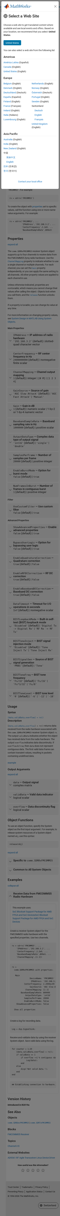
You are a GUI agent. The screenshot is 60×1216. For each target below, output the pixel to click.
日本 (6, 166)
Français (39, 119)
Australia (8, 139)
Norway (36, 88)
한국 (6, 171)
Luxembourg (10, 119)
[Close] (55, 6)
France (7, 106)
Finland (7, 101)
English (38, 115)
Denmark (8, 88)
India (6, 144)
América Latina (11, 62)
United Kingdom (40, 124)
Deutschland (10, 92)
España (7, 97)
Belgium (8, 83)
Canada (7, 67)
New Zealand (10, 148)
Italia (6, 115)
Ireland (7, 110)
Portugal (36, 97)
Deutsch (39, 110)
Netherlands (38, 83)
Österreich (37, 92)
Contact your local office (30, 181)
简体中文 (10, 157)
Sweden (36, 101)
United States (10, 71)
